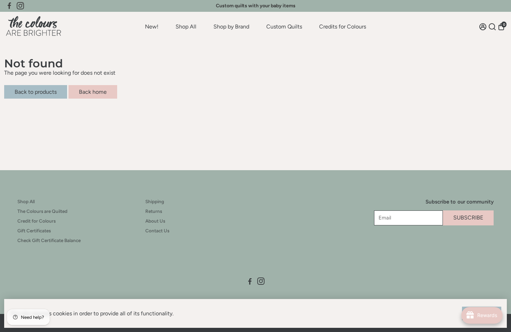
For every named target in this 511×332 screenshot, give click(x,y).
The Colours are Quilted (42, 211)
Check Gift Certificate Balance (49, 240)
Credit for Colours (36, 221)
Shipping (154, 201)
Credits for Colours (342, 26)
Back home (93, 92)
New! (152, 26)
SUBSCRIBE (468, 217)
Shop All (186, 26)
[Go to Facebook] (9, 5)
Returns (153, 211)
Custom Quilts (284, 26)
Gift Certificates (34, 230)
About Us (155, 221)
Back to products (36, 92)
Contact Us (157, 230)
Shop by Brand (231, 26)
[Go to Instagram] (20, 5)
